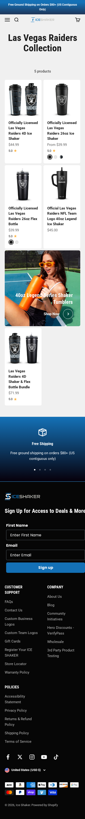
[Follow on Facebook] (8, 757)
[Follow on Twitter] (20, 757)
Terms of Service (18, 741)
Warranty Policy (17, 672)
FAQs (9, 602)
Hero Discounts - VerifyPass (60, 630)
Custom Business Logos (19, 621)
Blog (50, 605)
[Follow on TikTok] (56, 757)
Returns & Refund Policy (18, 722)
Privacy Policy (16, 710)
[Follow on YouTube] (44, 757)
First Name (17, 525)
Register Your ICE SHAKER (18, 653)
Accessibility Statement (15, 699)
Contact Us (13, 610)
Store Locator (15, 664)
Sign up (45, 567)
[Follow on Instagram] (32, 757)
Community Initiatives (56, 616)
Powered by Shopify (44, 805)
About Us (54, 596)
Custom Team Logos (21, 633)
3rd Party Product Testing (60, 653)
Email (11, 545)
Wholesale (55, 642)
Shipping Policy (17, 733)
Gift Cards (13, 641)
